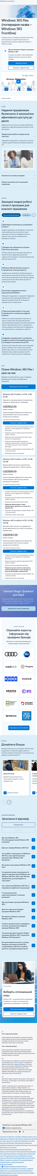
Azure (29, 1149)
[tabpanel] (18, 287)
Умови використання (23, 1173)
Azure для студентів (10, 1147)
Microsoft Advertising (23, 1151)
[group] (15, 777)
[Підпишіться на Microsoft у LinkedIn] (20, 1131)
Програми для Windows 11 (8, 1137)
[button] (18, 81)
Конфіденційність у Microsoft (9, 1162)
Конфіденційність (27, 1171)
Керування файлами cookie (8, 1173)
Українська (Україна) (6, 1164)
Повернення (12, 1139)
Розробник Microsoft (23, 1154)
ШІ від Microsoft (5, 1149)
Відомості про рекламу (11, 1175)
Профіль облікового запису (24, 1137)
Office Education (19, 1143)
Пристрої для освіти (12, 1141)
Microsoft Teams (12, 1154)
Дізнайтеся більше (19, 1064)
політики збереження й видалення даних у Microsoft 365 (16, 1072)
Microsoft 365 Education (7, 1143)
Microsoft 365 (13, 1151)
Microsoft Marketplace (18, 1158)
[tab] (11, 215)
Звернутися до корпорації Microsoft (11, 1171)
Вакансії (30, 1160)
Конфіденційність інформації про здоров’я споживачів (16, 1168)
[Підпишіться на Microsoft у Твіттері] (23, 1131)
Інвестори (21, 1162)
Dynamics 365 (4, 1151)
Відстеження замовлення (23, 1139)
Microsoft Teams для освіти (27, 1141)
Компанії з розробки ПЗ (12, 1160)
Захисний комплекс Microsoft (18, 1149)
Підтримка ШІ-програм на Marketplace (15, 1156)
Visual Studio (24, 1160)
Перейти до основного (7, 1)
